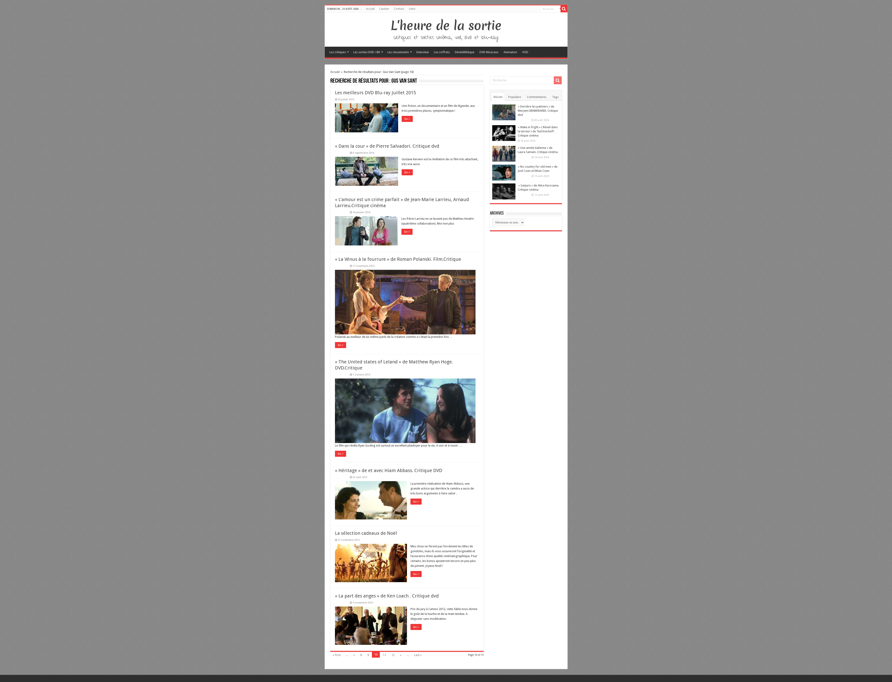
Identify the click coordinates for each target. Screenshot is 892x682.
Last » (418, 655)
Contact (399, 8)
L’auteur (384, 8)
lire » (407, 119)
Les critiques (337, 52)
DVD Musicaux (488, 52)
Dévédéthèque (464, 52)
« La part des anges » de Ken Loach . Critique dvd (387, 596)
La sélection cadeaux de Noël (366, 533)
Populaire (514, 97)
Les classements (398, 52)
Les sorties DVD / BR (366, 52)
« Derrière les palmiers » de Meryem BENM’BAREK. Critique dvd (538, 111)
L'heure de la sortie (446, 25)
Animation (510, 52)
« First (337, 655)
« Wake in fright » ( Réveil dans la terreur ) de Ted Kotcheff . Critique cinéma (538, 131)
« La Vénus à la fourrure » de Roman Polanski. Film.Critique (398, 259)
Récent (498, 97)
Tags (555, 97)
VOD (525, 52)
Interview (422, 52)
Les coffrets (442, 52)
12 (393, 655)
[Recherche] (564, 8)
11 (384, 655)
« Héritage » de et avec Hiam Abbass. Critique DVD (388, 470)
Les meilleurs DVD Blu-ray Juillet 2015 (375, 92)
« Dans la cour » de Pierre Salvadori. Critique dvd (387, 146)
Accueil (370, 8)
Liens (412, 8)
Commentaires (536, 97)
